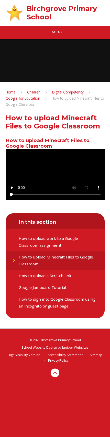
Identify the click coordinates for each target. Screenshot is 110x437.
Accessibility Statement (65, 354)
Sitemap (96, 354)
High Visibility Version (24, 354)
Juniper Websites (75, 347)
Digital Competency (68, 92)
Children (33, 92)
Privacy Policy (58, 360)
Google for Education (23, 98)
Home (11, 92)
